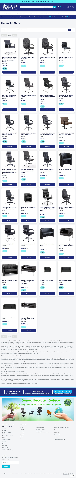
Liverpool (22, 438)
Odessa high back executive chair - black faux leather (46, 170)
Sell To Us (36, 13)
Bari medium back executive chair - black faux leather (9, 96)
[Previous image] (3, 47)
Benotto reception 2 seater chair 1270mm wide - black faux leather (27, 282)
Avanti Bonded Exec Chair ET (28, 244)
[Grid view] (69, 30)
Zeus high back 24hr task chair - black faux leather (66, 208)
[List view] (72, 30)
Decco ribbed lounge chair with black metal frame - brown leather (66, 134)
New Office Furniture (19, 13)
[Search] (54, 7)
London (21, 427)
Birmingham (22, 433)
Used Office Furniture (6, 13)
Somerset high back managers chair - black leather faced (47, 133)
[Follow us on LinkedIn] (73, 7)
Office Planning (43, 13)
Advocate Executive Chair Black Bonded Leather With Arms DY (27, 171)
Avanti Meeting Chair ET (8, 244)
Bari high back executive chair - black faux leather (9, 133)
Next (14, 35)
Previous (4, 35)
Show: (18, 29)
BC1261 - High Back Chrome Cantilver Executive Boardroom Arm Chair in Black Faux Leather (47, 97)
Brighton (22, 434)
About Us (50, 13)
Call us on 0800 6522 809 (62, 391)
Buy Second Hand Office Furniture (7, 433)
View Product (9, 72)
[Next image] (16, 47)
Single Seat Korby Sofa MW (46, 280)
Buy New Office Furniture (7, 435)
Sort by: (3, 29)
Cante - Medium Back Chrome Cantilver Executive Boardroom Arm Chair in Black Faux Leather (9, 59)
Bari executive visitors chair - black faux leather (66, 58)
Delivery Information (40, 427)
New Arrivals (29, 13)
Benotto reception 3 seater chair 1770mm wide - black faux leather (27, 318)
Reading (22, 429)
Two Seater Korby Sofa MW (65, 280)
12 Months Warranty (6, 439)
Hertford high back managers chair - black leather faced (66, 96)
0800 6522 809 (50, 1)
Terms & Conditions (40, 429)
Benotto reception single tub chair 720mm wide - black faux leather (66, 245)
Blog (3, 443)
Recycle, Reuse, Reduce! (7, 451)
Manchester (22, 436)
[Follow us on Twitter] (70, 7)
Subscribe (6, 466)
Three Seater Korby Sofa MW (9, 317)
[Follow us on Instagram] (68, 474)
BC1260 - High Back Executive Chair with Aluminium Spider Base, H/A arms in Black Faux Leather (9, 171)
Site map (4, 441)
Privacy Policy (39, 431)
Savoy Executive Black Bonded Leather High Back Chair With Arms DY (47, 209)
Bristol (21, 431)
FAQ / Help (4, 445)
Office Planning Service (7, 449)
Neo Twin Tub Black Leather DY (9, 280)
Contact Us (57, 13)
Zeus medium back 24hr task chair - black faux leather (9, 208)
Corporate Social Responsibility (42, 433)
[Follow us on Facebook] (68, 7)
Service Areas (5, 447)
